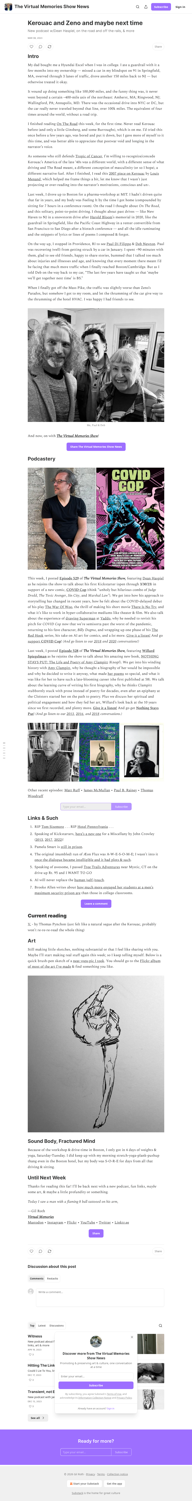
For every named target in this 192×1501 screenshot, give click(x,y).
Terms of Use (114, 1394)
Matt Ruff (72, 790)
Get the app (114, 1483)
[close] (132, 1337)
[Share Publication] (146, 7)
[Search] (137, 7)
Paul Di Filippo (118, 244)
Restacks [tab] (52, 1278)
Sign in (180, 7)
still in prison (71, 847)
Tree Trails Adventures (102, 867)
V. (29, 924)
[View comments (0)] (40, 46)
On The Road (67, 124)
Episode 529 (69, 578)
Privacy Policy (124, 1397)
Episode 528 (68, 651)
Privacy (90, 1474)
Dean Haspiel (153, 578)
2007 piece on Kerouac (127, 173)
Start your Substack (86, 1483)
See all (35, 1418)
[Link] (23, 56)
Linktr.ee (122, 1222)
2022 (58, 840)
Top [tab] (32, 1325)
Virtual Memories (41, 1217)
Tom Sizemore (52, 827)
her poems (116, 674)
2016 (79, 714)
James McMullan (97, 790)
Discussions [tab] (57, 1325)
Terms (101, 1474)
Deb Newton (145, 244)
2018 (97, 641)
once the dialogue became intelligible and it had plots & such (82, 860)
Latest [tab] (42, 1325)
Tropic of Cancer (88, 156)
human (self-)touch (89, 880)
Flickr (72, 1222)
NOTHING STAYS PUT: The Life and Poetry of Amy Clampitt (93, 659)
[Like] (31, 46)
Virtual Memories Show (80, 436)
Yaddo (105, 618)
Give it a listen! (138, 635)
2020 (112, 641)
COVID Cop (76, 590)
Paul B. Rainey (125, 790)
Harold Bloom (101, 217)
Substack (77, 1493)
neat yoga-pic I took (88, 961)
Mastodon (36, 1222)
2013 (70, 714)
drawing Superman (80, 618)
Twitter (105, 1222)
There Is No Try (143, 607)
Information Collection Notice (94, 1397)
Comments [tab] (36, 1278)
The (59, 436)
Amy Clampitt (59, 668)
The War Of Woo (58, 607)
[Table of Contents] (4, 750)
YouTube (87, 1222)
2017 (48, 840)
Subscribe (161, 7)
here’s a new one (88, 834)
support (34, 641)
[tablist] (44, 1278)
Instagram (55, 1222)
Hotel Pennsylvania (92, 827)
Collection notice (117, 1474)
